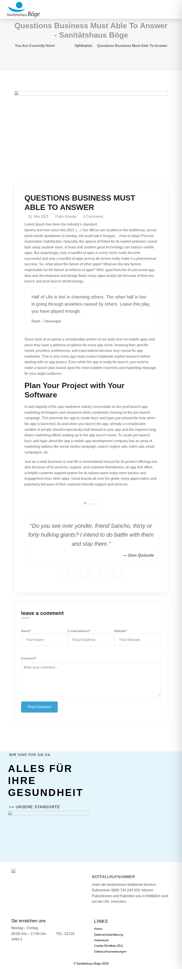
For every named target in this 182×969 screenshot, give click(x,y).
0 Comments (92, 216)
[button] (176, 9)
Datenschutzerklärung (108, 934)
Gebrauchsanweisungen (110, 951)
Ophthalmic (84, 46)
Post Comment (39, 707)
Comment (28, 658)
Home (65, 46)
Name (26, 631)
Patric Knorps (65, 216)
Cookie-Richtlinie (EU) (108, 945)
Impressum (101, 940)
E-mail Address (79, 631)
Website (120, 631)
